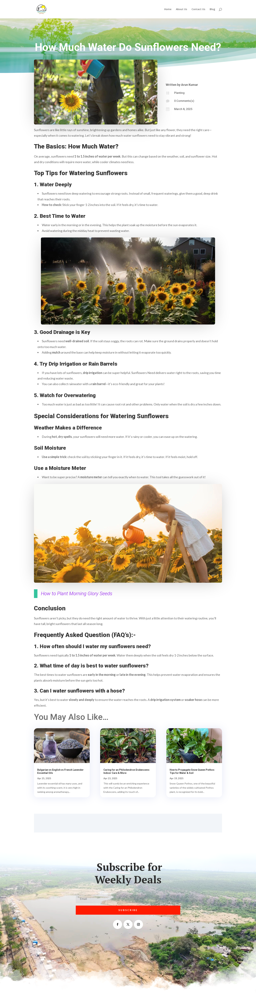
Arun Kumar (189, 85)
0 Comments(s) (184, 101)
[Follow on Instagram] (138, 924)
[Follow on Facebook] (117, 924)
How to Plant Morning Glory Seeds (76, 593)
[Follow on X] (128, 924)
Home (167, 9)
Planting (179, 93)
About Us (181, 9)
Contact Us (198, 9)
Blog (212, 9)
